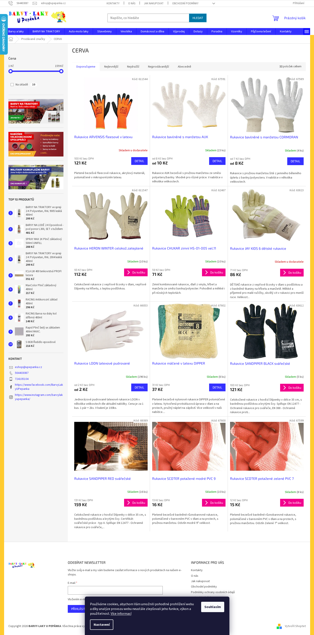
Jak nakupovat (154, 3)
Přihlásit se (80, 609)
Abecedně (184, 67)
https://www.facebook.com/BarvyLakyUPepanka (39, 387)
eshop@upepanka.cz (28, 367)
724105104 (21, 379)
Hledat (198, 18)
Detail (139, 161)
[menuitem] (16, 31)
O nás (131, 3)
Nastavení (102, 624)
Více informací (121, 613)
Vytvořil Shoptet (295, 626)
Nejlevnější (111, 67)
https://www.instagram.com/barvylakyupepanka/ (39, 397)
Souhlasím (212, 607)
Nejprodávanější (158, 67)
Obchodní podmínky (185, 3)
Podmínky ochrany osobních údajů (213, 592)
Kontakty (113, 3)
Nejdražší (133, 67)
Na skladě (25, 84)
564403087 (21, 373)
